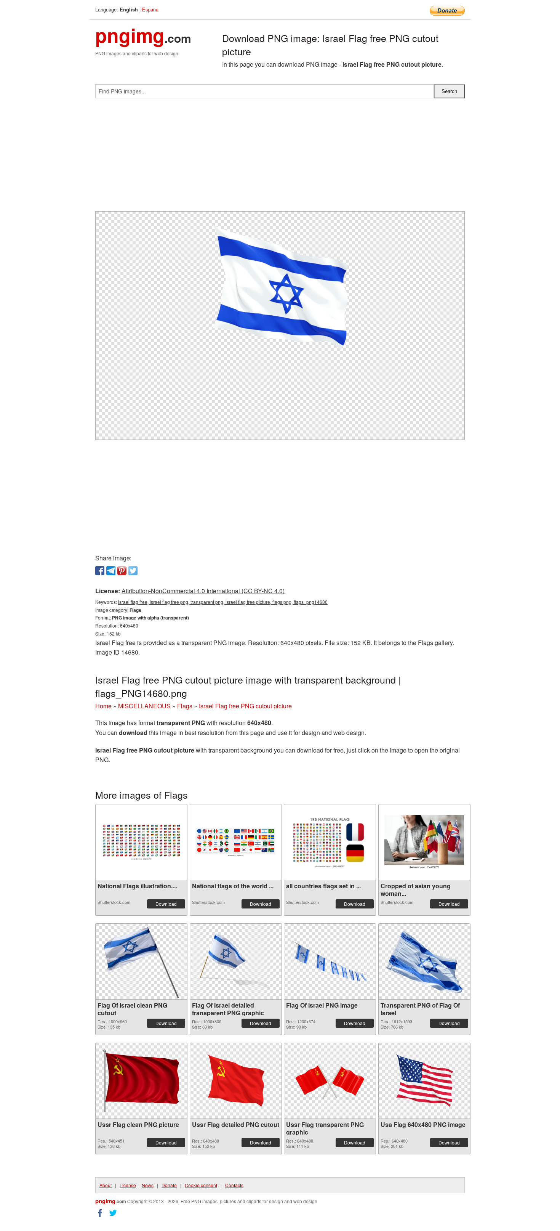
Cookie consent (201, 1185)
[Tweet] (133, 570)
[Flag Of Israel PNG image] (330, 961)
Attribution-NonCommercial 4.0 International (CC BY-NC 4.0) (203, 590)
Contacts (234, 1185)
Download (166, 903)
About (105, 1185)
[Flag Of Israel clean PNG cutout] (141, 961)
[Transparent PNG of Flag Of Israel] (424, 961)
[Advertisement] (280, 157)
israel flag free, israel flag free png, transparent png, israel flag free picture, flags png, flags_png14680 (223, 602)
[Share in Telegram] (110, 570)
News (148, 1185)
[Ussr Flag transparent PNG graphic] (330, 1080)
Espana (150, 9)
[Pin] (121, 570)
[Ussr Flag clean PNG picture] (141, 1081)
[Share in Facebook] (99, 570)
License (128, 1185)
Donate (169, 1185)
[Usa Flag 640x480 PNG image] (424, 1080)
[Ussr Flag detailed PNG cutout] (236, 1080)
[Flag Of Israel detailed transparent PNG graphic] (236, 961)
